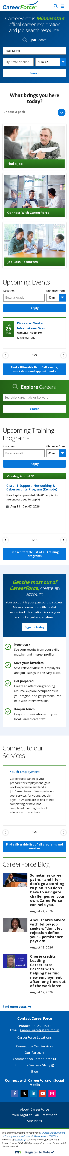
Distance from (55, 290)
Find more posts (15, 1007)
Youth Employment (25, 772)
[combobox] (18, 62)
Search (34, 73)
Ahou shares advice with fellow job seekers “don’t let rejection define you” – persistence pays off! (47, 930)
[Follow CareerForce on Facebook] (14, 1093)
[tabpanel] (34, 332)
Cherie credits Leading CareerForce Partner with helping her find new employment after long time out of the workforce (48, 971)
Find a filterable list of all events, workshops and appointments (34, 369)
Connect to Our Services (34, 1046)
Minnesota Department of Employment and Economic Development (33, 1134)
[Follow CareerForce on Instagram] (52, 1093)
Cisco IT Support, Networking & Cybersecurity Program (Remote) (31, 487)
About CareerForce (34, 1109)
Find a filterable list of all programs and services (34, 846)
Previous (5, 355)
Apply (35, 308)
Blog (34, 1071)
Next (63, 355)
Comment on (32, 1059)
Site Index (34, 1121)
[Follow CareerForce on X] (24, 1093)
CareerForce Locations (34, 1037)
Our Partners (35, 1052)
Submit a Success (32, 1065)
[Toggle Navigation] (62, 6)
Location (9, 290)
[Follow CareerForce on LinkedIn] (33, 1093)
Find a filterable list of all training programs (34, 554)
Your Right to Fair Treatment (34, 1115)
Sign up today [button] (34, 627)
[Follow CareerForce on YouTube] (42, 1093)
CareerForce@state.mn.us (39, 1030)
